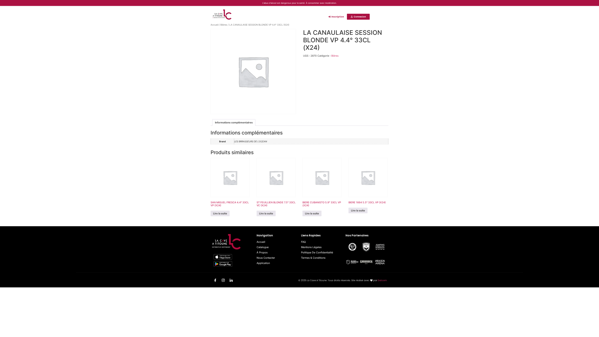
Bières (223, 24)
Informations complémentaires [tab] (234, 122)
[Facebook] (215, 281)
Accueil (214, 24)
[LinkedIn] (231, 281)
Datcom (382, 280)
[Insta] (223, 281)
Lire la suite (220, 213)
